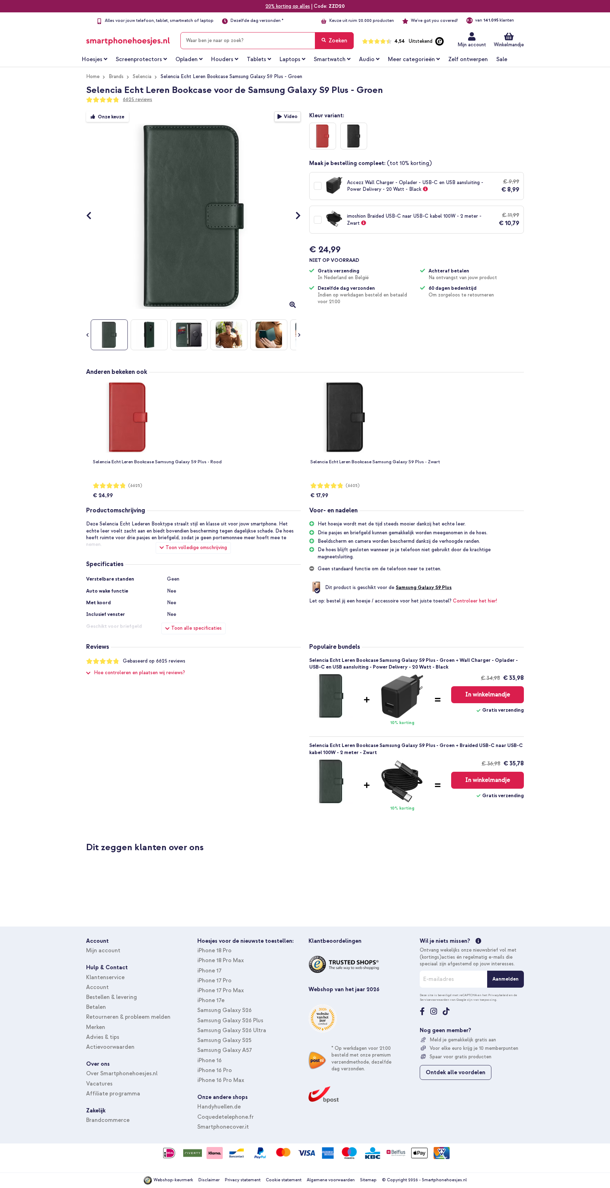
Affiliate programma (113, 1093)
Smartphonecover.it (223, 1126)
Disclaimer (209, 1180)
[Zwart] (354, 136)
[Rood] (323, 136)
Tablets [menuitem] (256, 59)
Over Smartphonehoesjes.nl (121, 1073)
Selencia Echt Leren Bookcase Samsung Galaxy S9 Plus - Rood (157, 462)
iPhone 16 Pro (214, 1070)
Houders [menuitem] (222, 59)
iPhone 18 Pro (214, 950)
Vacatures (99, 1083)
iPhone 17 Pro (214, 980)
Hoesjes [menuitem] (92, 59)
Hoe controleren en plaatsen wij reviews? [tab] (139, 673)
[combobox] (267, 40)
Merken (95, 1027)
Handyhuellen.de (219, 1106)
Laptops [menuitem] (290, 59)
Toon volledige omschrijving (196, 548)
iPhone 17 (209, 970)
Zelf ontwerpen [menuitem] (468, 59)
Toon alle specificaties (196, 628)
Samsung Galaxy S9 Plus (423, 587)
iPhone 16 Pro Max (220, 1080)
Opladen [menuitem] (186, 59)
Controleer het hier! (475, 601)
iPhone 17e (211, 1000)
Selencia (142, 76)
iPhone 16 (209, 1060)
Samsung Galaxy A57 (224, 1050)
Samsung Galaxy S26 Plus (230, 1020)
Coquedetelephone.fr (225, 1117)
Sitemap (368, 1180)
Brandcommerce (108, 1120)
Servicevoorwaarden (434, 1000)
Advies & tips (102, 1037)
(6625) (135, 485)
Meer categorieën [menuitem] (411, 59)
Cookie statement (283, 1180)
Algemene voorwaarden (331, 1180)
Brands (116, 76)
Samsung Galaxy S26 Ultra (231, 1030)
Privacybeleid (498, 995)
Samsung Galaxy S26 (224, 1010)
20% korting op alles (287, 6)
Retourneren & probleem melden (128, 1017)
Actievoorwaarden (110, 1047)
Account (97, 987)
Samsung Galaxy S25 (224, 1040)
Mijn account (472, 45)
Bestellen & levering (111, 997)
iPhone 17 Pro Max (220, 990)
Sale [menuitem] (501, 59)
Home (93, 76)
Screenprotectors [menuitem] (139, 59)
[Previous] (92, 216)
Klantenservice (105, 977)
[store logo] (128, 39)
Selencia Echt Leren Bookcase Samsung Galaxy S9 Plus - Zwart (375, 462)
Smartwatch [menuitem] (330, 59)
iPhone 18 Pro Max (220, 960)
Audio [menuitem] (367, 59)
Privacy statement (243, 1180)
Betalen (96, 1007)
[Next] (294, 216)
